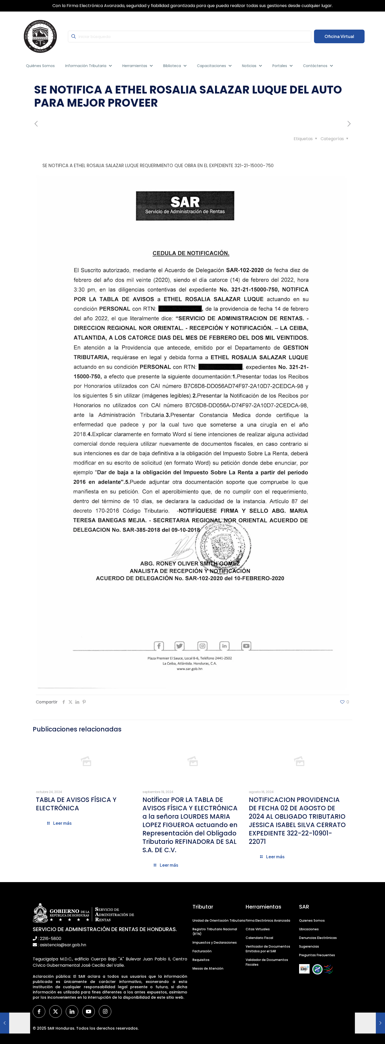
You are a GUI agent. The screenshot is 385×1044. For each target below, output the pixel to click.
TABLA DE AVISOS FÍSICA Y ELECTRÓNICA (76, 803)
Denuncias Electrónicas (318, 938)
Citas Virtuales (258, 929)
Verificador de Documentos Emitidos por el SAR (268, 948)
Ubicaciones (309, 929)
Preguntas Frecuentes (317, 955)
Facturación (202, 951)
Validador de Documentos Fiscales (267, 962)
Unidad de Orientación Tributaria (218, 920)
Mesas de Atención (207, 968)
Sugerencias (309, 946)
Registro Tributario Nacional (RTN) (214, 931)
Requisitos (201, 960)
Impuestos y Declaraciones (214, 942)
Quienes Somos (312, 920)
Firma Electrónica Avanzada (268, 920)
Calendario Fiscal (259, 938)
